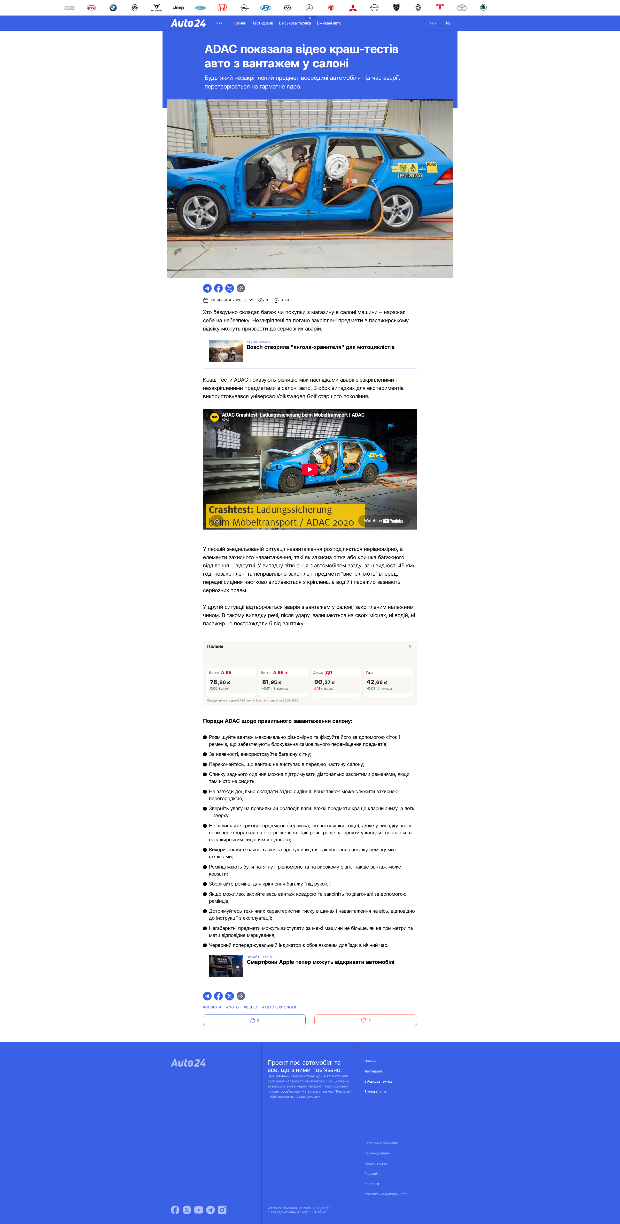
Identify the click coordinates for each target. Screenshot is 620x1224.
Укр (432, 23)
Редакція (371, 1174)
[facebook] (218, 288)
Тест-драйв (262, 23)
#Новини (212, 1007)
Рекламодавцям (377, 1153)
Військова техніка (295, 23)
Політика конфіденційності (385, 1194)
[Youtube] (198, 1210)
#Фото (232, 1007)
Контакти (371, 1184)
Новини (239, 23)
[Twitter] (187, 1210)
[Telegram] (210, 1210)
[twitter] (229, 288)
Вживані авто (329, 23)
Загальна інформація (381, 1143)
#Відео (250, 1007)
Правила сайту (376, 1163)
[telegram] (207, 288)
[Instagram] (222, 1210)
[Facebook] (175, 1210)
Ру (448, 23)
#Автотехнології (279, 1007)
